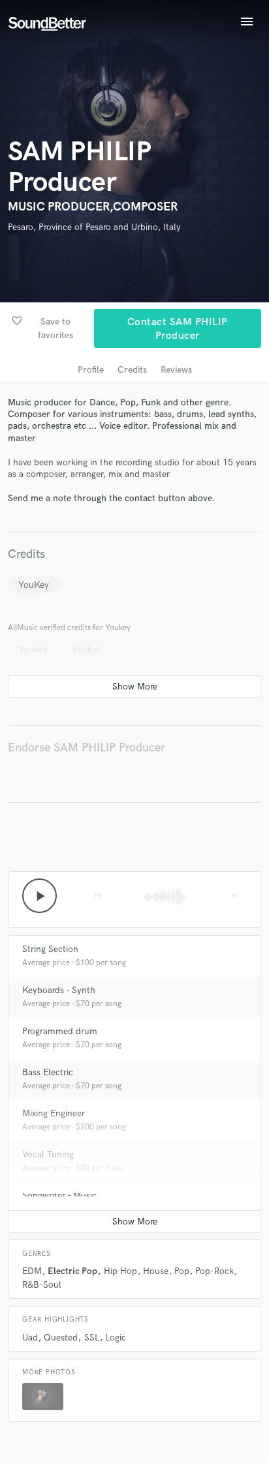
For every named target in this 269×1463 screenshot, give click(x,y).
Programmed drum (59, 1031)
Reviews (176, 369)
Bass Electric (47, 1072)
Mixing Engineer (53, 1113)
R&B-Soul (41, 1284)
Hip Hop (120, 1271)
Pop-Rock (214, 1271)
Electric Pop (72, 1271)
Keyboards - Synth (58, 990)
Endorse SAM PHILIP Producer (86, 747)
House (155, 1271)
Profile (91, 369)
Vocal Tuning (48, 1154)
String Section (50, 949)
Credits (132, 369)
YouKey (33, 584)
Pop (181, 1271)
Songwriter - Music (59, 1195)
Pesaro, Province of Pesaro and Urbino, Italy (94, 227)
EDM (32, 1271)
